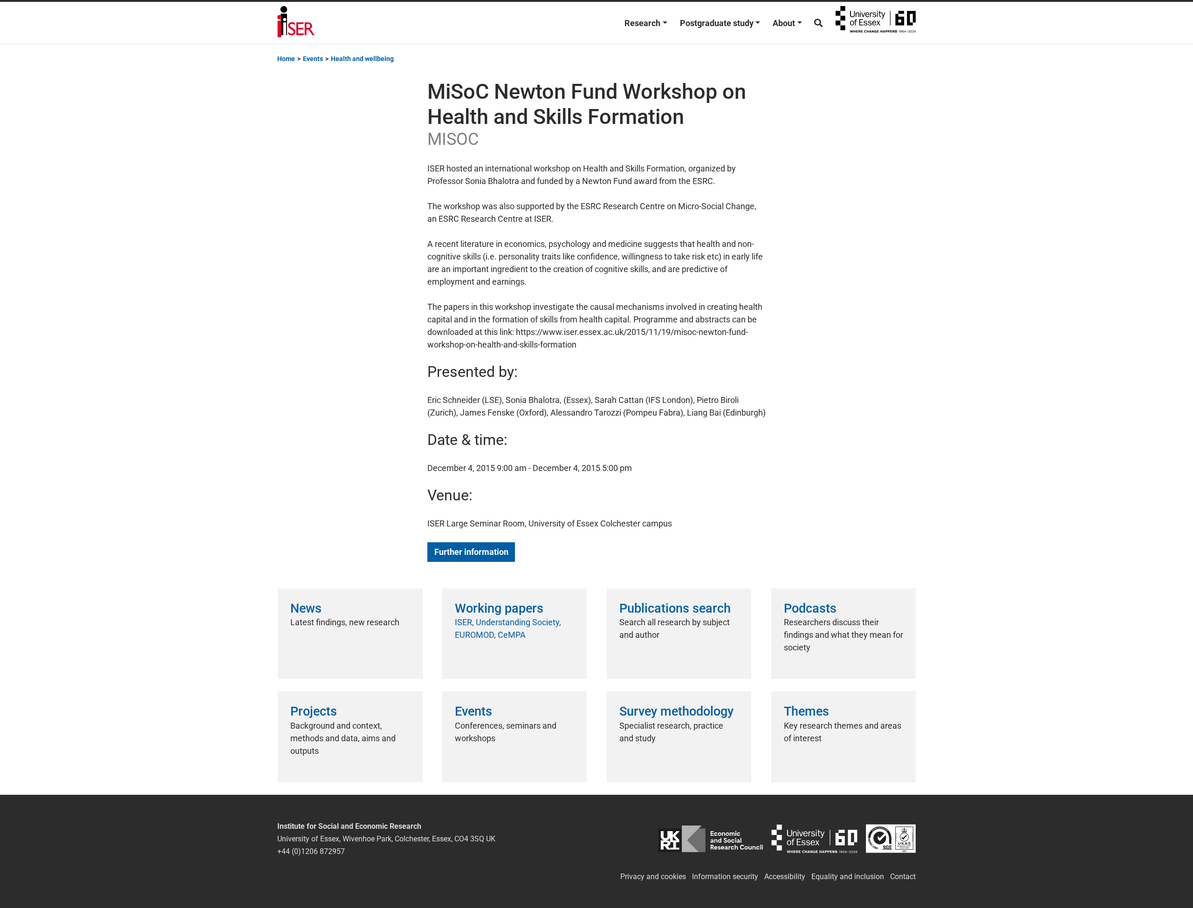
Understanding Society (517, 622)
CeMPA (512, 635)
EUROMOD (474, 635)
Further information (471, 552)
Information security (725, 876)
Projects (313, 711)
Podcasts (810, 608)
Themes (806, 711)
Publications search (675, 608)
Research (642, 23)
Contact (903, 876)
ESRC (710, 838)
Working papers (499, 608)
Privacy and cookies (653, 876)
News (306, 608)
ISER (463, 622)
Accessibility (784, 876)
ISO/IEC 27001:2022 (891, 838)
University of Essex (876, 23)
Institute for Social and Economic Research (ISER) (296, 23)
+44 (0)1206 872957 (311, 851)
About (784, 23)
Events (473, 711)
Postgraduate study (717, 23)
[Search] (818, 23)
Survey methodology (676, 711)
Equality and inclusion (847, 876)
